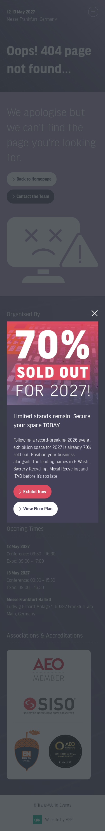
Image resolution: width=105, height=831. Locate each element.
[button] (94, 313)
